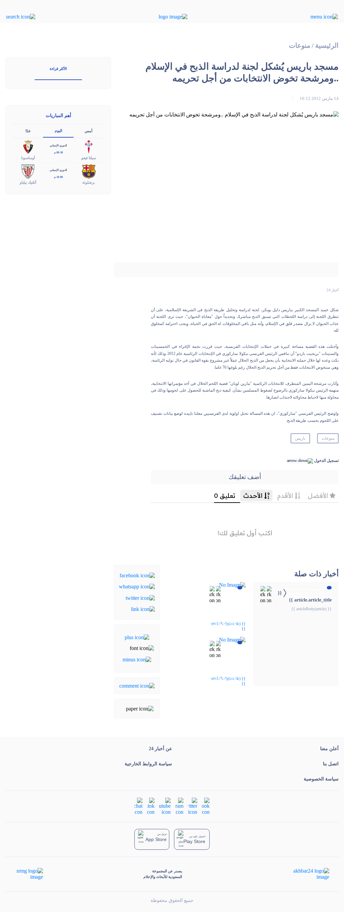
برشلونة (88, 182)
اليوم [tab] (58, 131)
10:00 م (58, 177)
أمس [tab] (88, 131)
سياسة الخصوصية (321, 778)
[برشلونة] (89, 171)
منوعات (299, 45)
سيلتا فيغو (88, 158)
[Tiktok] (151, 805)
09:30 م (58, 152)
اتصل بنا (331, 763)
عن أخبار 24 (160, 748)
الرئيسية (327, 45)
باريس (300, 438)
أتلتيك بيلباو (28, 182)
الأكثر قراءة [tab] (58, 69)
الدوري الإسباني (58, 145)
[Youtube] (165, 805)
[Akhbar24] (306, 874)
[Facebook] (137, 575)
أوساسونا (28, 158)
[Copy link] (143, 609)
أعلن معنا (329, 748)
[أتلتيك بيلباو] (28, 171)
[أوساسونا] (28, 146)
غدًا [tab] (28, 131)
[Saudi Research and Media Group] (29, 874)
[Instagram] (179, 805)
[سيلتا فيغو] (89, 146)
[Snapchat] (138, 805)
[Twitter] (140, 597)
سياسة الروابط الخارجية (148, 763)
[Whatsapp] (137, 586)
